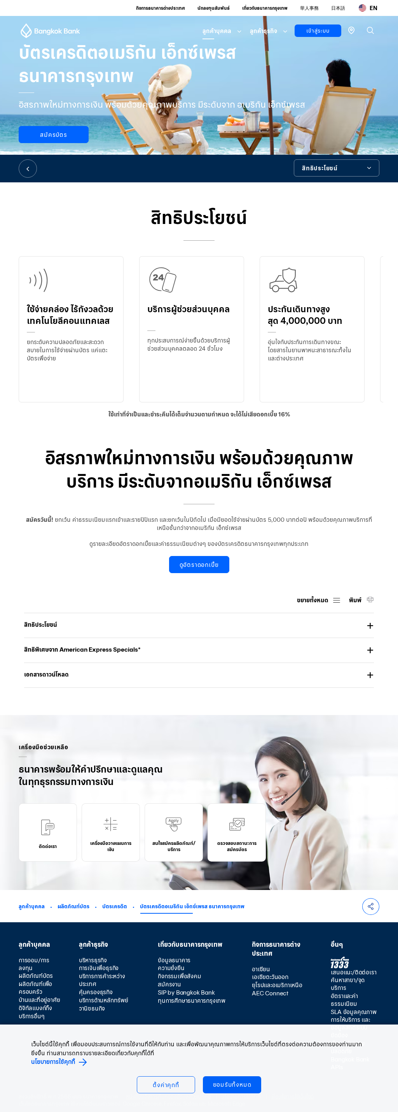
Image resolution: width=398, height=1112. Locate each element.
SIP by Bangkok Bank (186, 992)
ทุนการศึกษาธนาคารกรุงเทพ (191, 1000)
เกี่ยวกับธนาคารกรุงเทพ (265, 8)
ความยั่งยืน (171, 968)
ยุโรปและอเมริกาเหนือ (277, 985)
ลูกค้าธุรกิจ (263, 31)
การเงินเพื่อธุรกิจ (99, 968)
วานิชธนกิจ (92, 1008)
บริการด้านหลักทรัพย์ (103, 1000)
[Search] (370, 30)
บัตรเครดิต (114, 906)
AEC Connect (270, 993)
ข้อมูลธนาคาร (174, 960)
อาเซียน (261, 969)
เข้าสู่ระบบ (317, 30)
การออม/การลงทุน (34, 964)
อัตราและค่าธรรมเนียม (344, 999)
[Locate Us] (351, 29)
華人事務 (309, 8)
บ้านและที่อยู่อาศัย (39, 1000)
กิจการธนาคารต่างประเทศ (160, 8)
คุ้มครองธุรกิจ (96, 992)
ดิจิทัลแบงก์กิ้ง (35, 1008)
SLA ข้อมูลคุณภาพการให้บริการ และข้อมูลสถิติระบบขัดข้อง (353, 1023)
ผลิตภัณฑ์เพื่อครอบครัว (35, 987)
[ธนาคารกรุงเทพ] (50, 30)
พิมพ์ (356, 600)
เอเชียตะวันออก (270, 977)
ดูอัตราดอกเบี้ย (199, 564)
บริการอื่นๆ (31, 1016)
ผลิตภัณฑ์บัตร (73, 906)
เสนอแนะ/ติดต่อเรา (353, 972)
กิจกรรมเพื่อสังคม (179, 976)
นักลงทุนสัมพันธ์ (213, 8)
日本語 (338, 8)
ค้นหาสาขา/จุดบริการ (348, 983)
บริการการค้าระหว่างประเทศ (102, 980)
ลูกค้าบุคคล (216, 31)
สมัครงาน (169, 984)
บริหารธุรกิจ (93, 960)
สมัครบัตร (53, 134)
